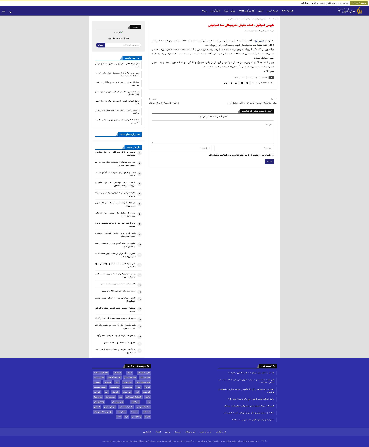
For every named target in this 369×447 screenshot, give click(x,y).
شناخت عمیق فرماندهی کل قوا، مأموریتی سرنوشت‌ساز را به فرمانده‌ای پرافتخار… (246, 391)
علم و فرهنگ (190, 431)
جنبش (242, 77)
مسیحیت (134, 411)
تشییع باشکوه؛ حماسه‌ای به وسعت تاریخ (119, 342)
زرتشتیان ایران (99, 402)
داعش (148, 397)
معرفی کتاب (121, 411)
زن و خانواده (221, 431)
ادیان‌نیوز (97, 382)
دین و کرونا (98, 397)
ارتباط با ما (305, 3)
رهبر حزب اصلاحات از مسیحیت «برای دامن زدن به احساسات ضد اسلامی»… (117, 74)
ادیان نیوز (260, 41)
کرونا (126, 416)
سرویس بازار (343, 3)
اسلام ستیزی (127, 387)
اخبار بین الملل (145, 377)
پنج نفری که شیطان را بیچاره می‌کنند (164, 103)
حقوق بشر (115, 392)
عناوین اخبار (287, 11)
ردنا (149, 402)
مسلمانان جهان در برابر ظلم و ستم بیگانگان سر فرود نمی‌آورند (117, 84)
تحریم (249, 77)
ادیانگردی (215, 11)
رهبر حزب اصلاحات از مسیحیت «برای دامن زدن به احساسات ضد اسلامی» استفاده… (246, 381)
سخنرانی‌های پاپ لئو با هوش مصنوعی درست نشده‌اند (253, 419)
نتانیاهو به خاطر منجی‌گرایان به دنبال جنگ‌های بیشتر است (117, 65)
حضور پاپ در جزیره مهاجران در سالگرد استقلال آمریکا (115, 318)
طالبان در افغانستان (125, 406)
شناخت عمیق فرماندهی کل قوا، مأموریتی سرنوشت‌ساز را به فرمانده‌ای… (117, 93)
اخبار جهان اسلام (130, 377)
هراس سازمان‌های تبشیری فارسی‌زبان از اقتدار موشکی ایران (252, 103)
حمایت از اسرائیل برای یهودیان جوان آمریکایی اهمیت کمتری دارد (117, 121)
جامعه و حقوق (205, 431)
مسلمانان (146, 411)
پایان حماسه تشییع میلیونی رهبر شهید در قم (118, 284)
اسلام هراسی (114, 387)
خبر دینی (97, 392)
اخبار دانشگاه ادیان (114, 377)
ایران (137, 392)
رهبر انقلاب (135, 402)
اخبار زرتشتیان (99, 377)
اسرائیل (256, 77)
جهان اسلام (127, 392)
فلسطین (97, 406)
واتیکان (147, 416)
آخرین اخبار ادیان (144, 372)
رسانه (204, 11)
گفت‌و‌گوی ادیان (247, 11)
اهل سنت (146, 392)
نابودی (236, 77)
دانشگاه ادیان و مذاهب (134, 397)
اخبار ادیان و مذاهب (101, 372)
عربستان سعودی (109, 406)
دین (120, 397)
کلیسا (119, 416)
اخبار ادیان (117, 372)
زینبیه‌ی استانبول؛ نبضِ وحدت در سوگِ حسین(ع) (116, 335)
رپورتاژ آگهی (331, 3)
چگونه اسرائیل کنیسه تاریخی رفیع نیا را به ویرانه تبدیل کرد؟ (117, 102)
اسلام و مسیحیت (100, 387)
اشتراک (100, 45)
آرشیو (322, 3)
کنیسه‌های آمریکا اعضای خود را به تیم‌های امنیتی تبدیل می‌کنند (117, 112)
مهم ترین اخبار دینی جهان (103, 411)
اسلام (138, 387)
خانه (106, 392)
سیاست (177, 431)
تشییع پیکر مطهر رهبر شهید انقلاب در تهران (118, 291)
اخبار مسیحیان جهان (143, 382)
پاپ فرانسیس (136, 416)
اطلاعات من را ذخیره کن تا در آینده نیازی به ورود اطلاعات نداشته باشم (240, 155)
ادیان (116, 382)
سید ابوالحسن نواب (143, 406)
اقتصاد (158, 431)
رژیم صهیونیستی (117, 402)
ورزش (167, 431)
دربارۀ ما (315, 3)
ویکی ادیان (229, 11)
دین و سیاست (110, 397)
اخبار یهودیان (127, 382)
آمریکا (130, 372)
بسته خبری (272, 11)
